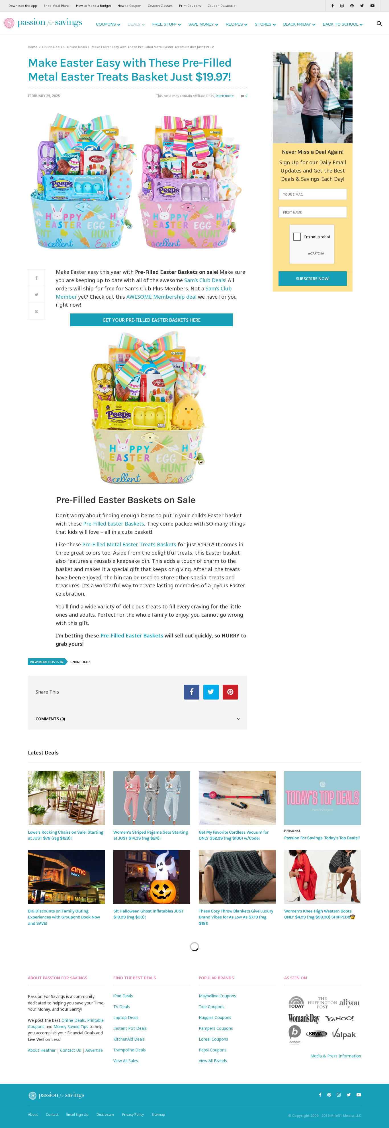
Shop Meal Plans (56, 5)
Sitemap (158, 1114)
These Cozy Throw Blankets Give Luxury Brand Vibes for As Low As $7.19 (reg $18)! (236, 917)
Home (32, 47)
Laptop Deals (125, 1017)
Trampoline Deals (129, 1050)
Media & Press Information (335, 1056)
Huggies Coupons (215, 1017)
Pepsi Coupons (212, 1050)
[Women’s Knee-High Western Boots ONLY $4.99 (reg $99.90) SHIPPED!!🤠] (322, 877)
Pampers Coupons (216, 1028)
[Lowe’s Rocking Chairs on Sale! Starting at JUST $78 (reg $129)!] (66, 798)
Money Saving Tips (71, 1026)
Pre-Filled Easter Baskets (113, 523)
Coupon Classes (160, 5)
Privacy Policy (133, 1114)
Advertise (94, 1050)
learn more (225, 95)
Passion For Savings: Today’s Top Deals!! (322, 837)
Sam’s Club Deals (204, 280)
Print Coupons (190, 5)
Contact (52, 1114)
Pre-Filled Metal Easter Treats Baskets (129, 544)
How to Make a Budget (93, 5)
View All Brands (213, 1060)
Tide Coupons (211, 1006)
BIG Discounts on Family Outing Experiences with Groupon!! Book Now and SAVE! (64, 917)
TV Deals (121, 1006)
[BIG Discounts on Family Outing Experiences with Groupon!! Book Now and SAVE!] (66, 877)
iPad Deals (123, 995)
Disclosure (105, 1114)
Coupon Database (222, 5)
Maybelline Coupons (217, 995)
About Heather (42, 1050)
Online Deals (52, 47)
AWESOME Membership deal (161, 296)
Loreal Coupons (213, 1039)
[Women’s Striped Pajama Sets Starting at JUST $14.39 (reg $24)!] (151, 798)
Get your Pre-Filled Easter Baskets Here (151, 320)
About (33, 1114)
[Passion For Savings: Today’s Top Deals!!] (322, 798)
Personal (292, 830)
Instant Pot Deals (130, 1028)
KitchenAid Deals (129, 1039)
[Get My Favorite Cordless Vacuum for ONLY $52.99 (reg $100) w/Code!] (237, 798)
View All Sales (125, 1060)
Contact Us (70, 1050)
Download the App (23, 5)
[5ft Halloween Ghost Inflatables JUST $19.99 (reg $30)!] (151, 877)
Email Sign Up (77, 1114)
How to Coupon (129, 5)
